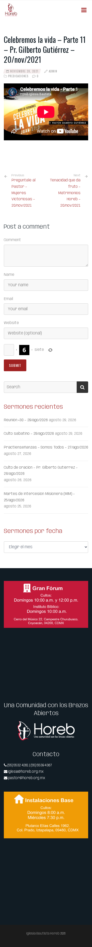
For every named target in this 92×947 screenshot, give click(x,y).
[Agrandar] (81, 587)
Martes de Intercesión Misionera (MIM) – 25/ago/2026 (39, 497)
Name (9, 275)
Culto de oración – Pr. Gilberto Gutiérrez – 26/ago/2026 (41, 471)
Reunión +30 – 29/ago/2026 (26, 420)
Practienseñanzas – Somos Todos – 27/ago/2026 (46, 447)
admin (53, 71)
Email (8, 299)
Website (11, 323)
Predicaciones (18, 76)
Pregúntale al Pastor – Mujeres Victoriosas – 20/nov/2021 (24, 191)
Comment (12, 240)
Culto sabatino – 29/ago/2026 (29, 434)
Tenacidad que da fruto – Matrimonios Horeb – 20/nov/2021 (65, 193)
